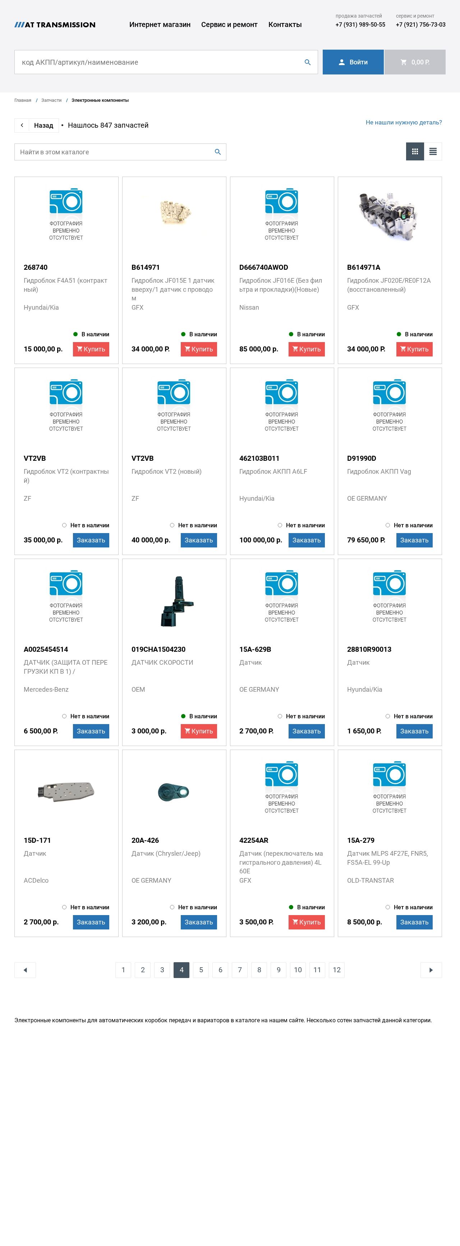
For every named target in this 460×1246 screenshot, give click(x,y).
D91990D (361, 458)
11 (317, 969)
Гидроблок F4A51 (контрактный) (65, 285)
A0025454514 (46, 649)
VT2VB (35, 458)
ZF (27, 498)
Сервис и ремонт (229, 24)
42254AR (253, 840)
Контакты (285, 24)
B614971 (146, 267)
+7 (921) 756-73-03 (421, 24)
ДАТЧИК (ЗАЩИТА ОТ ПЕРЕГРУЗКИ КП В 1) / (65, 667)
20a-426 (145, 840)
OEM (138, 689)
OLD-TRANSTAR (370, 880)
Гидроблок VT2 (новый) (167, 471)
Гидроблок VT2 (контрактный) (66, 476)
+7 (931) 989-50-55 (360, 24)
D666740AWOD (263, 267)
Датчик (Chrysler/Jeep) (166, 853)
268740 (35, 267)
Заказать (91, 540)
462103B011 (259, 458)
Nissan (249, 307)
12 (337, 969)
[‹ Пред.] (25, 970)
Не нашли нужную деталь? (404, 122)
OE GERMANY (367, 498)
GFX (137, 307)
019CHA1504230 (158, 649)
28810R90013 (369, 649)
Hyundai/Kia (41, 307)
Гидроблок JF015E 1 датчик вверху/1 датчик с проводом (173, 289)
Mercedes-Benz (46, 689)
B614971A (363, 267)
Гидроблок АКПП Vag (379, 471)
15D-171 (37, 840)
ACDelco (36, 880)
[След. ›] (431, 970)
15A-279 (360, 840)
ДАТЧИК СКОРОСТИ (162, 662)
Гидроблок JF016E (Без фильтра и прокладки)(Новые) (280, 285)
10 (298, 969)
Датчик (250, 662)
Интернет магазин (159, 24)
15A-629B (255, 649)
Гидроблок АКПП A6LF (273, 471)
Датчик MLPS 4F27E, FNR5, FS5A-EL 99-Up (387, 858)
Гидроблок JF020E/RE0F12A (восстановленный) (389, 285)
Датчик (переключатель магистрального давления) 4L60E (281, 862)
